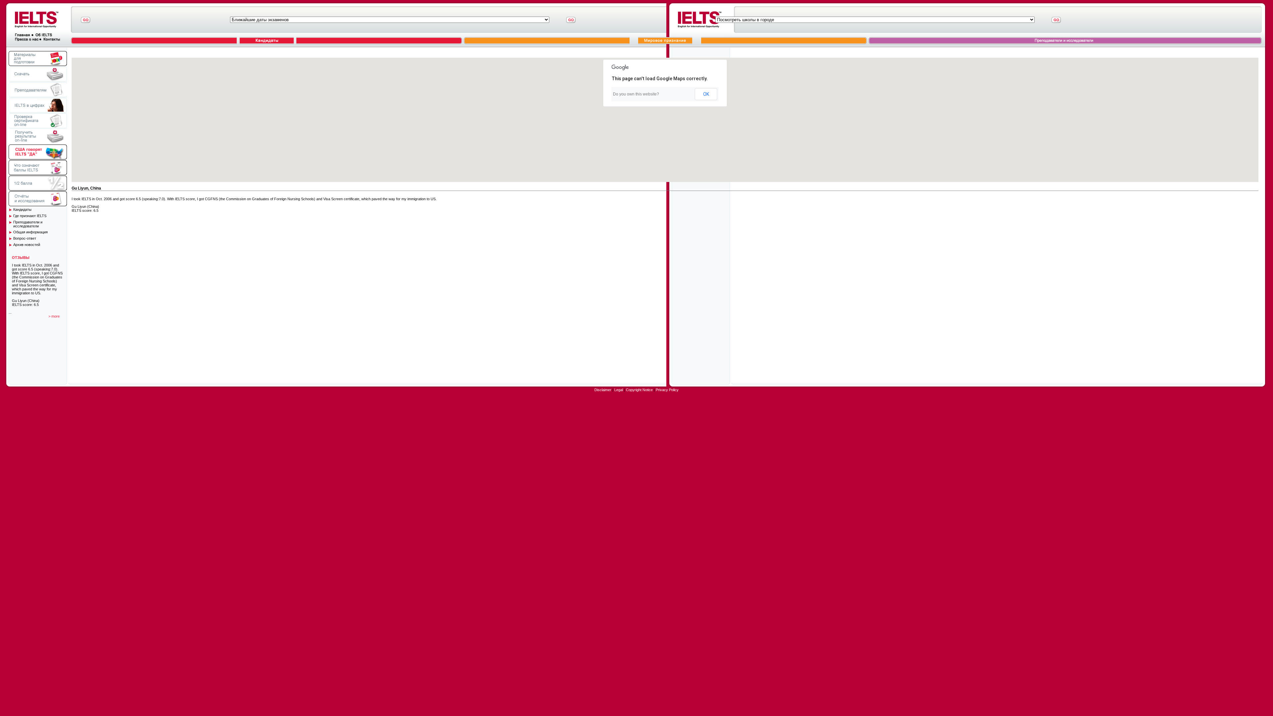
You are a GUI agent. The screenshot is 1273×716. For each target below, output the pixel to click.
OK (706, 94)
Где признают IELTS (29, 216)
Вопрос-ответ (24, 238)
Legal (618, 390)
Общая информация (30, 232)
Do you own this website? (636, 94)
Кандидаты (22, 209)
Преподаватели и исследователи (27, 224)
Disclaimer (602, 390)
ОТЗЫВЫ (21, 258)
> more (54, 316)
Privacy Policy (667, 390)
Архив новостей (26, 245)
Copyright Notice (639, 390)
